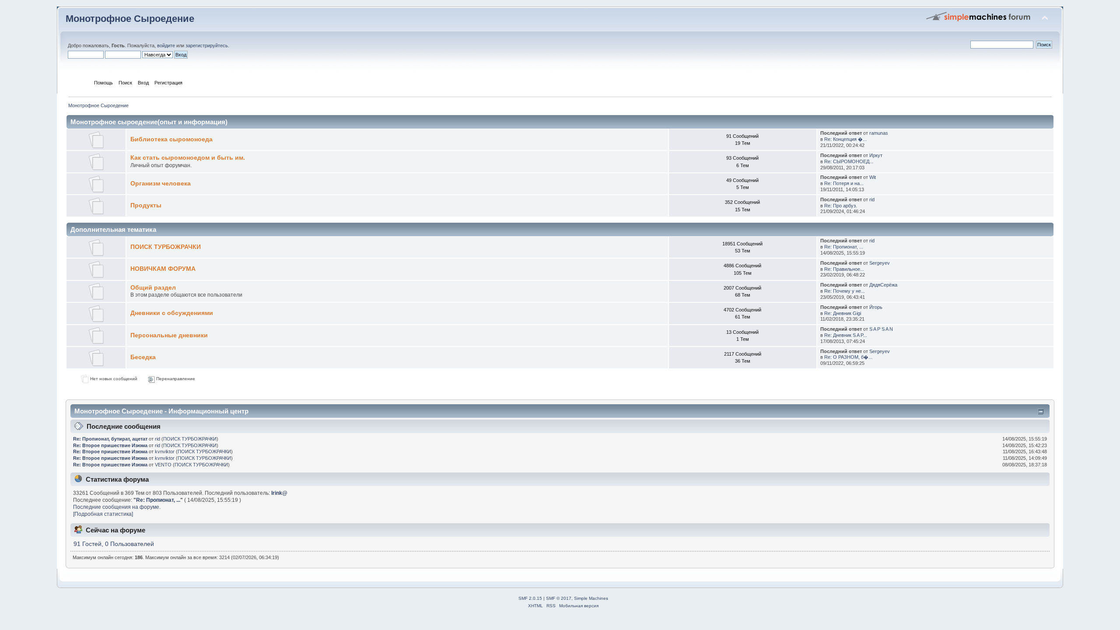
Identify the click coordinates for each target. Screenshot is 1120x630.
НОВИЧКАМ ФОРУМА (163, 269)
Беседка (143, 357)
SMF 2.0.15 (530, 598)
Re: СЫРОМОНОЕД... (848, 161)
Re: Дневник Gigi (842, 313)
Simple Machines (591, 598)
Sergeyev (879, 263)
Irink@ (279, 493)
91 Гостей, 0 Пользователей (114, 544)
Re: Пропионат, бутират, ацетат (110, 438)
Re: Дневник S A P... (845, 335)
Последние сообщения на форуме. (117, 507)
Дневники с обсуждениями (171, 313)
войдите (166, 45)
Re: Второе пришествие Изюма (110, 445)
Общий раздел (153, 287)
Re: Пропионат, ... (843, 246)
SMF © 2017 (558, 598)
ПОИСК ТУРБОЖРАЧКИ (165, 247)
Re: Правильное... (844, 269)
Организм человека (160, 183)
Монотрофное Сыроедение (130, 18)
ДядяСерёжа (883, 284)
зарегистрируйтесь (207, 45)
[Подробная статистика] (103, 514)
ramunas (878, 133)
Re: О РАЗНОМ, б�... (848, 357)
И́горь (875, 307)
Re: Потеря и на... (844, 183)
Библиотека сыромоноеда (171, 139)
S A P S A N (881, 329)
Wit (872, 177)
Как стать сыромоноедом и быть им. (187, 157)
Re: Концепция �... (845, 139)
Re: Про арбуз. (840, 205)
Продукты (145, 205)
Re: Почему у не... (844, 291)
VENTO (163, 464)
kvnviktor (165, 451)
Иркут (875, 155)
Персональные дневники (169, 335)
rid (872, 199)
